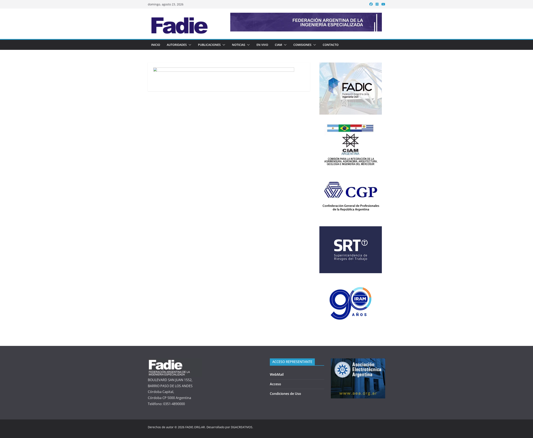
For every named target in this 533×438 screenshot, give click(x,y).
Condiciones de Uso (285, 393)
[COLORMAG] (175, 361)
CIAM (278, 45)
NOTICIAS (238, 45)
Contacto (331, 45)
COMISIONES (302, 45)
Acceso (275, 384)
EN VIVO (262, 45)
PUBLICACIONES (209, 45)
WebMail (277, 374)
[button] (189, 45)
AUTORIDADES (177, 45)
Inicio (155, 45)
